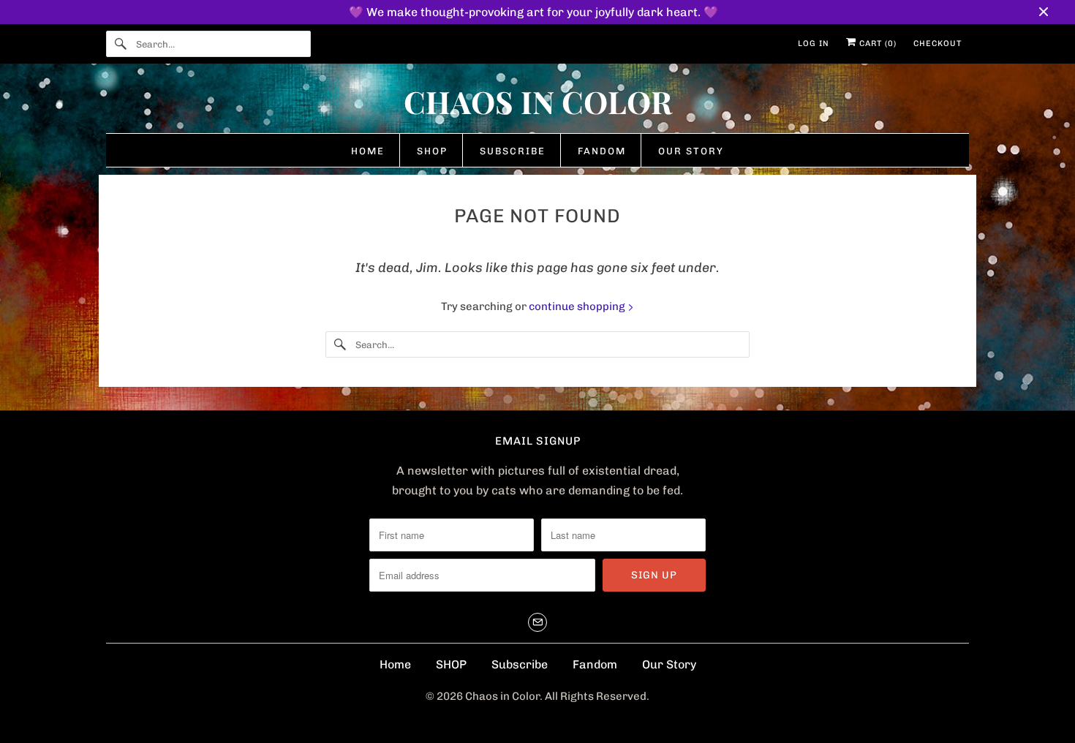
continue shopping (578, 306)
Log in (813, 43)
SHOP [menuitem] (432, 151)
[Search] (120, 44)
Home (395, 664)
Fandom (595, 664)
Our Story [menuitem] (691, 151)
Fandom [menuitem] (602, 151)
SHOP (451, 664)
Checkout (937, 43)
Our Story (669, 664)
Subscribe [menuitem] (513, 151)
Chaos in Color (502, 696)
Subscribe (519, 664)
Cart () (876, 43)
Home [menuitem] (368, 151)
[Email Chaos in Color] (537, 622)
